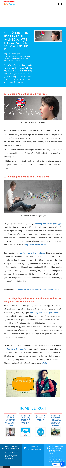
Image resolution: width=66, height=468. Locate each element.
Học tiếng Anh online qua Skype (44, 313)
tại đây (44, 363)
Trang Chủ (7, 53)
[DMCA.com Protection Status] (5, 467)
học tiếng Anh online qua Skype (48, 224)
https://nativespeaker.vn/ (35, 245)
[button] (10, 420)
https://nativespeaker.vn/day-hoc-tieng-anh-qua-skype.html (37, 289)
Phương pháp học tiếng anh (14, 55)
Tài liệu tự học (16, 53)
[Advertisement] (33, 15)
